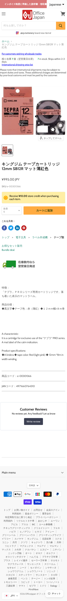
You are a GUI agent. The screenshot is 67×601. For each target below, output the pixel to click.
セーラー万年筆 (39, 560)
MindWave (33, 589)
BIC (33, 524)
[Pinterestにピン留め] (23, 227)
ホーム (5, 41)
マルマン (54, 546)
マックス (6, 549)
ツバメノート (53, 582)
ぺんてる (33, 556)
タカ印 (54, 574)
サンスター (41, 574)
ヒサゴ (38, 531)
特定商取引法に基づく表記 (18, 517)
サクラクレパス (15, 564)
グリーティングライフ (50, 535)
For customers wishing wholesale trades (22, 53)
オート (28, 553)
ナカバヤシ (30, 549)
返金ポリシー (31, 513)
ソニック (51, 571)
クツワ (24, 542)
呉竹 (15, 542)
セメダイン (35, 567)
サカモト (55, 560)
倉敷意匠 (12, 578)
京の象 (49, 542)
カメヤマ (18, 538)
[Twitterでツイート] (10, 227)
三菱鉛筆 (10, 585)
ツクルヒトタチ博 (25, 520)
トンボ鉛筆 (49, 578)
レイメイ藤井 (20, 560)
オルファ (50, 553)
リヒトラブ (10, 546)
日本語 (32, 485)
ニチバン (57, 549)
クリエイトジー (41, 528)
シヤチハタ (50, 567)
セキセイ (11, 567)
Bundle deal (8, 249)
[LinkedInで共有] (17, 227)
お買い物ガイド (22, 509)
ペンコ (24, 578)
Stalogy (53, 585)
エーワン (55, 520)
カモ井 (17, 549)
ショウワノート (35, 571)
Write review (33, 421)
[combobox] (11, 595)
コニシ (5, 542)
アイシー (49, 531)
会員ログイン (53, 509)
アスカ (24, 524)
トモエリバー (10, 582)
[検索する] (60, 26)
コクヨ (58, 538)
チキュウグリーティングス (16, 528)
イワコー (6, 538)
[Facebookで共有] (4, 227)
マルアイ (41, 546)
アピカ (14, 524)
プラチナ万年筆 (50, 556)
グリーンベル (9, 535)
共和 (59, 542)
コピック (25, 582)
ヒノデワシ (25, 531)
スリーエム (49, 564)
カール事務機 (45, 524)
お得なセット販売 (12, 245)
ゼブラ (32, 585)
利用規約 (16, 513)
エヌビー (44, 549)
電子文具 (21, 237)
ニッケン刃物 (14, 553)
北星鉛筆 (46, 538)
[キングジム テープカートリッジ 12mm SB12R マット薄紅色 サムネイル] (7, 150)
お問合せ (38, 509)
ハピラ (12, 531)
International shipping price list (17, 64)
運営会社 (46, 513)
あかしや (42, 520)
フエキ (56, 528)
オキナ (39, 553)
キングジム (32, 538)
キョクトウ (36, 542)
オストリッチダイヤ (15, 556)
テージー (35, 578)
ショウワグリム (15, 571)
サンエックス (34, 564)
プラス (7, 560)
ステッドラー (25, 574)
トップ (5, 237)
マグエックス (26, 546)
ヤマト (22, 585)
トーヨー (38, 582)
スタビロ (10, 574)
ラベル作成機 (40, 237)
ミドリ (43, 585)
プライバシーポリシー (47, 517)
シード (23, 567)
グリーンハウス (27, 535)
